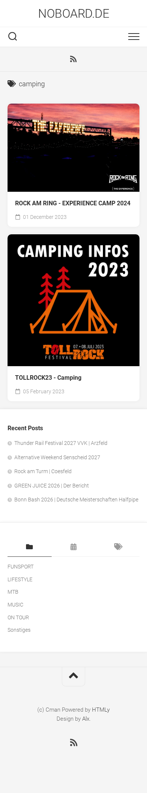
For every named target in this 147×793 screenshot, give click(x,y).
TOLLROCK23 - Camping (48, 377)
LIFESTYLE (20, 579)
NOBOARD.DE (73, 13)
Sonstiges (19, 630)
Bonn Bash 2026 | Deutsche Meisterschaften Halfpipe (76, 500)
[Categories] (30, 547)
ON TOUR (18, 617)
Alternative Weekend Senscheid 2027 (57, 457)
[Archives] (74, 547)
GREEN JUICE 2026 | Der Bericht (51, 486)
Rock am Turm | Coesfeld (43, 471)
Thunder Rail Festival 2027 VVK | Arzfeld (60, 443)
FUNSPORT (21, 567)
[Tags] (117, 547)
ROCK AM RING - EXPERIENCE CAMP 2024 (72, 203)
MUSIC (15, 605)
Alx (85, 718)
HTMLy (101, 709)
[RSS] (73, 59)
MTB (13, 592)
